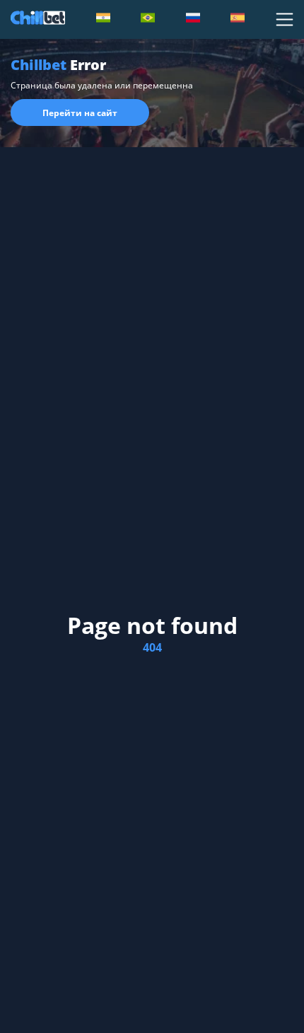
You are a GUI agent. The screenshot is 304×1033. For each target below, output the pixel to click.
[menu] (284, 19)
